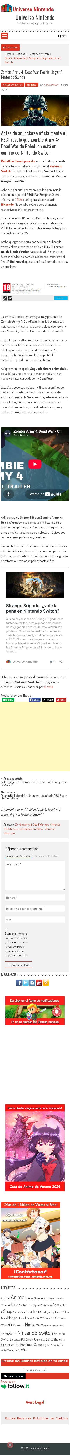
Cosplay (22, 1305)
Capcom (6, 1305)
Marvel (22, 1318)
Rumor (37, 1339)
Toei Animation (53, 1345)
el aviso (48, 687)
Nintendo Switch (39, 53)
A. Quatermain (51, 84)
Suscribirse (13, 1376)
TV (61, 1345)
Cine (14, 1304)
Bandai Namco (34, 1298)
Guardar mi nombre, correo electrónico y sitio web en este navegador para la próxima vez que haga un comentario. (16, 944)
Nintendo (7, 204)
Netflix (20, 1325)
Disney (57, 1305)
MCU (42, 1318)
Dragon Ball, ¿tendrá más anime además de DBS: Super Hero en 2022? (34, 797)
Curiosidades (46, 1305)
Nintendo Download (53, 1325)
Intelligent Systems (50, 1312)
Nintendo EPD (9, 1334)
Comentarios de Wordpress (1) (18, 855)
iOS (63, 1312)
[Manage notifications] (10, 1445)
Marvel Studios (32, 1318)
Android (5, 1298)
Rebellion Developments (18, 161)
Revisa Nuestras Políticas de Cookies (36, 1418)
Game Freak (26, 1312)
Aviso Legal (35, 1402)
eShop (6, 1311)
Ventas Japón (13, 1350)
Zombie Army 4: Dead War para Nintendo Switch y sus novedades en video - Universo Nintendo (32, 829)
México (62, 1318)
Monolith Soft (52, 1318)
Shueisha (59, 1339)
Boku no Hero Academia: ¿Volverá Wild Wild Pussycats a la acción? (34, 783)
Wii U (24, 1350)
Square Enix (7, 1344)
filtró (20, 200)
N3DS (12, 1324)
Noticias (20, 53)
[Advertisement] (35, 736)
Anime (17, 1297)
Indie (37, 1311)
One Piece (16, 1339)
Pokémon (27, 1339)
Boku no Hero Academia (53, 1298)
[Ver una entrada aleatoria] (64, 36)
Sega (43, 1339)
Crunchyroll (33, 1305)
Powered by (8, 1381)
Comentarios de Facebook (47, 855)
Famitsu (16, 1312)
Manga (12, 1317)
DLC (64, 1305)
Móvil (4, 1325)
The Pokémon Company (30, 1344)
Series (49, 1339)
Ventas (4, 1350)
